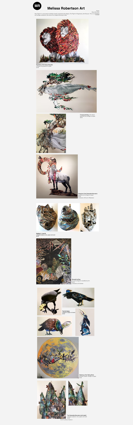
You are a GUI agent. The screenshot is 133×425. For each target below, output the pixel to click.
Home (97, 10)
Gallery (97, 13)
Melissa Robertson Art (66, 8)
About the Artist (95, 12)
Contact (97, 14)
